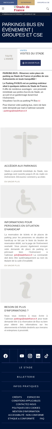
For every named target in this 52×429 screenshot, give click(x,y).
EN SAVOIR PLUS (12, 182)
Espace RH (33, 397)
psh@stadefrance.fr (23, 255)
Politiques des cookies (26, 408)
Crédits (17, 397)
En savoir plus (32, 63)
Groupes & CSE (43, 2)
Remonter (44, 421)
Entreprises (26, 2)
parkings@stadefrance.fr (15, 111)
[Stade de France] (29, 8)
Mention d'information (26, 411)
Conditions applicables (26, 401)
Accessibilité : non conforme (26, 415)
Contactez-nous (26, 404)
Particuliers (8, 2)
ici (39, 101)
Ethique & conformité (21, 418)
